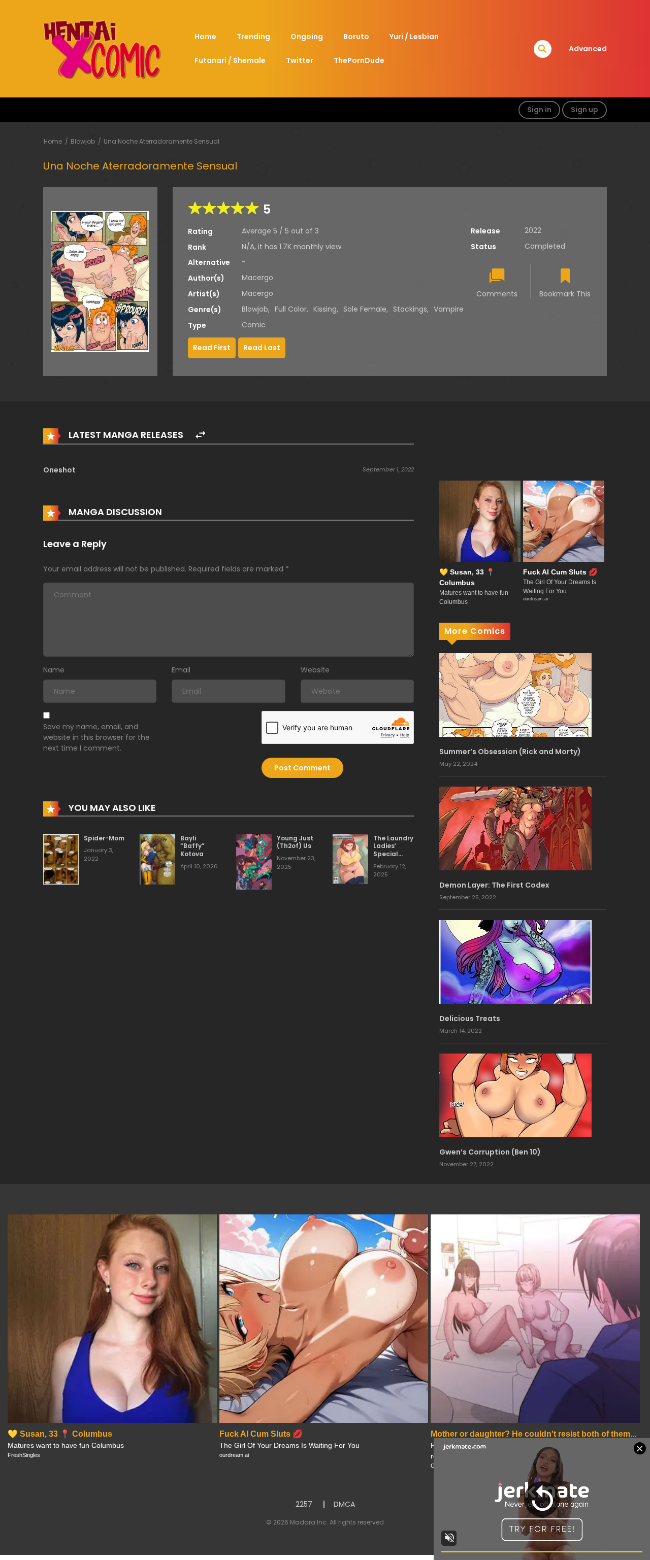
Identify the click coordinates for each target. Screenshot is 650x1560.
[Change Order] (200, 435)
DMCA (344, 1504)
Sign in (539, 110)
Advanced (588, 49)
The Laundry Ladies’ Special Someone (393, 850)
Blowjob (83, 141)
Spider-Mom (104, 838)
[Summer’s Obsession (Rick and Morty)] (515, 694)
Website (315, 670)
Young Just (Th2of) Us (295, 842)
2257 (304, 1504)
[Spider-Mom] (61, 859)
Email (181, 670)
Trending (253, 36)
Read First (212, 348)
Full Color (291, 309)
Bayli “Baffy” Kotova (192, 846)
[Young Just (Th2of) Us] (254, 861)
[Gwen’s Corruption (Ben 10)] (515, 1095)
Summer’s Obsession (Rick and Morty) (510, 752)
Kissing (325, 309)
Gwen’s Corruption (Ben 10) (490, 1152)
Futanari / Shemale (230, 60)
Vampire (449, 309)
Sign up (584, 110)
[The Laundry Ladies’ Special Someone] (350, 859)
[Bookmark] (565, 276)
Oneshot (59, 470)
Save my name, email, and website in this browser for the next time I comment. (96, 737)
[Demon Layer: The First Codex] (515, 828)
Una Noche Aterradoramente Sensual (161, 141)
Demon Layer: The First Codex (494, 885)
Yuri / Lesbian (414, 36)
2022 (533, 230)
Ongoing (306, 36)
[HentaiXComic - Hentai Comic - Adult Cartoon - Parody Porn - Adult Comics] (102, 48)
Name (53, 670)
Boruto (356, 36)
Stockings (410, 309)
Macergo (257, 278)
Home (205, 36)
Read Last (261, 348)
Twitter (299, 60)
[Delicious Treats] (515, 961)
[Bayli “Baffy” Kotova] (157, 859)
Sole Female (364, 309)
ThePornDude (359, 60)
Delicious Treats (469, 1018)
